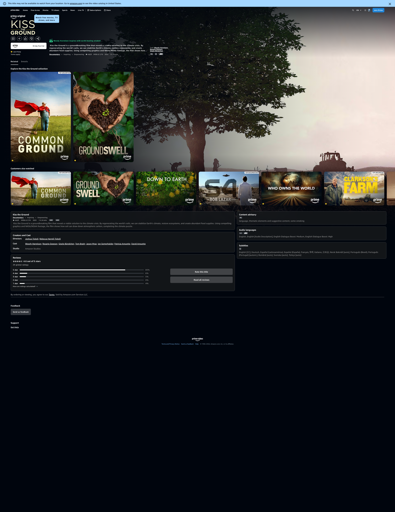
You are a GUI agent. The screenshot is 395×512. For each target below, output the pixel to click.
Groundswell (103, 188)
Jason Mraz (91, 244)
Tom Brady (80, 244)
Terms (52, 294)
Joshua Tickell (31, 239)
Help (197, 344)
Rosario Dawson (156, 49)
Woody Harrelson (161, 48)
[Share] (37, 38)
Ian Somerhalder (105, 244)
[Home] (15, 10)
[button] (25, 286)
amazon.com (76, 3)
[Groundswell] (103, 117)
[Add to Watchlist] (19, 38)
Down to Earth (166, 188)
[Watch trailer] (13, 38)
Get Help (15, 327)
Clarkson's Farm (354, 188)
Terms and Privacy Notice (170, 344)
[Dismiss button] (390, 4)
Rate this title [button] (201, 272)
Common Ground (41, 188)
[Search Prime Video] (353, 10)
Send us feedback (187, 344)
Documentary (54, 54)
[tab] (14, 61)
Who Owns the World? (291, 188)
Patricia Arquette (122, 244)
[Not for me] (31, 38)
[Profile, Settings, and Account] (369, 10)
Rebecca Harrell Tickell (50, 239)
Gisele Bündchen (156, 51)
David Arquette (138, 244)
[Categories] (365, 10)
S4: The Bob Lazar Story (229, 188)
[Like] (25, 38)
